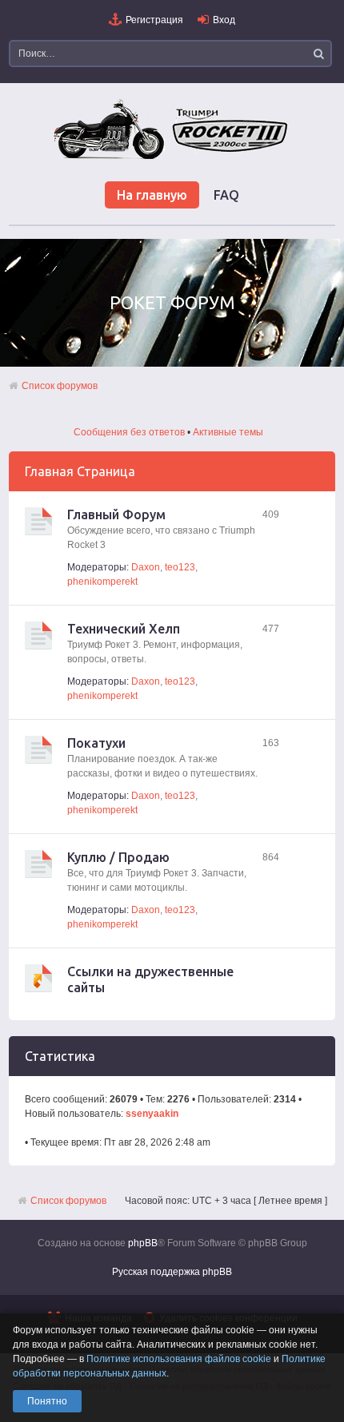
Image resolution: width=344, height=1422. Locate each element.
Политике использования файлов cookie (178, 1358)
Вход (224, 20)
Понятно (47, 1401)
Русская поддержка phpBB (172, 1271)
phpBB (143, 1243)
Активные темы (228, 432)
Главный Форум (116, 514)
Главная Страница (80, 471)
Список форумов (60, 385)
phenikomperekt (102, 581)
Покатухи (96, 743)
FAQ (226, 195)
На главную (152, 195)
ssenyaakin (152, 1113)
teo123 (180, 567)
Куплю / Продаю (118, 857)
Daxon (145, 567)
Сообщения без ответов (129, 432)
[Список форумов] (172, 158)
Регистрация (154, 20)
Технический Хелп (123, 629)
